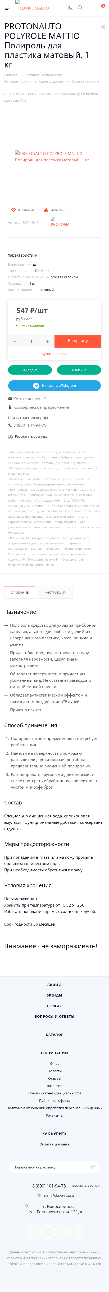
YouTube (54, 1232)
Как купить (54, 1133)
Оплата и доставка (54, 1144)
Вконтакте (41, 1232)
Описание (20, 592)
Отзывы (54, 1078)
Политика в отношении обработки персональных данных (54, 1108)
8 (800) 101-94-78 (49, 1186)
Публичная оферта (54, 1100)
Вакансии (54, 1085)
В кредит (30, 369)
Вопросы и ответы (55, 1016)
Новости (55, 1070)
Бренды (54, 995)
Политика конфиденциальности (54, 1093)
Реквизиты (54, 1115)
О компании (54, 1052)
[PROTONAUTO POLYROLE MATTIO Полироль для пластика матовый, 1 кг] (54, 156)
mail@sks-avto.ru (58, 1195)
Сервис (54, 1005)
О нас (54, 1063)
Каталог (54, 1034)
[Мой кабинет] (90, 8)
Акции (54, 984)
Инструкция (55, 592)
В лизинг (79, 369)
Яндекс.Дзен (68, 1232)
